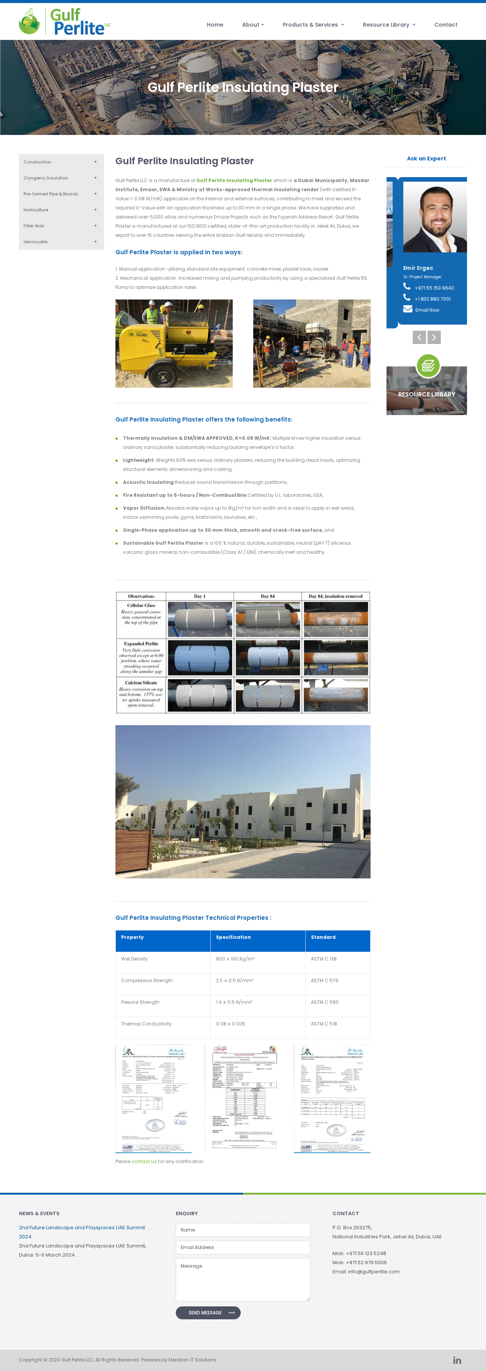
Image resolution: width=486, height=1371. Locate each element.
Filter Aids (34, 226)
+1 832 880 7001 (420, 299)
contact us (144, 1161)
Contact (446, 25)
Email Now (416, 310)
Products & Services (311, 25)
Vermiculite (35, 242)
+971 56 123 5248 (366, 1253)
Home (215, 25)
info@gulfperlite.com (374, 1271)
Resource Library (387, 25)
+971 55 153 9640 (422, 288)
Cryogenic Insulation (46, 178)
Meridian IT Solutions (192, 1360)
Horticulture (36, 210)
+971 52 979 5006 (366, 1262)
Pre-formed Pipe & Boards (51, 194)
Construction (37, 162)
